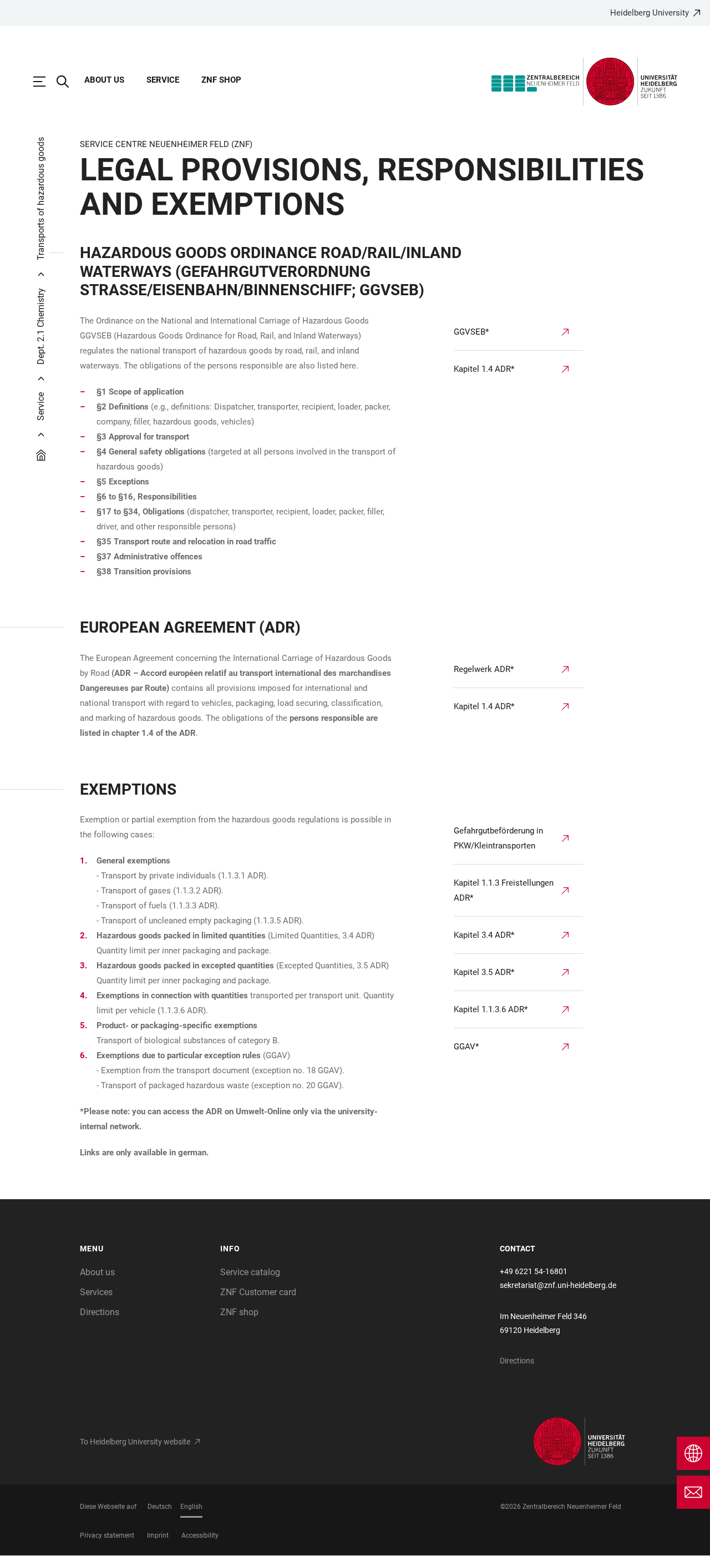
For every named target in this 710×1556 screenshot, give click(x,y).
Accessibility (200, 1535)
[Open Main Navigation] (45, 81)
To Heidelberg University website (135, 1441)
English (191, 1506)
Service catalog (250, 1272)
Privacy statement (107, 1535)
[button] (144, 1249)
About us (104, 80)
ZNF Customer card (258, 1292)
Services (96, 1292)
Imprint (158, 1535)
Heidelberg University (649, 13)
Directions (99, 1312)
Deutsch (160, 1506)
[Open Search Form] (68, 81)
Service (162, 80)
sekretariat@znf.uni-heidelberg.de (558, 1285)
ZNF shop (221, 80)
